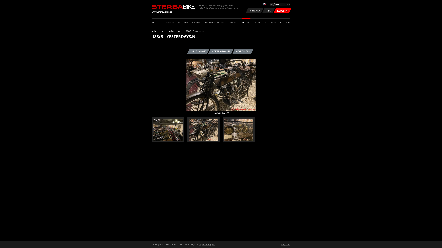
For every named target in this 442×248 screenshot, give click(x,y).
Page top (285, 244)
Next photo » (243, 51)
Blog (257, 22)
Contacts (285, 22)
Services (170, 22)
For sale (196, 22)
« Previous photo (220, 51)
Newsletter (254, 11)
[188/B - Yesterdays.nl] (221, 85)
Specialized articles (215, 22)
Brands (233, 22)
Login (268, 11)
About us (156, 22)
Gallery (246, 22)
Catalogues (270, 22)
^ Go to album (198, 51)
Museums (183, 22)
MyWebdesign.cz (207, 244)
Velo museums (158, 31)
